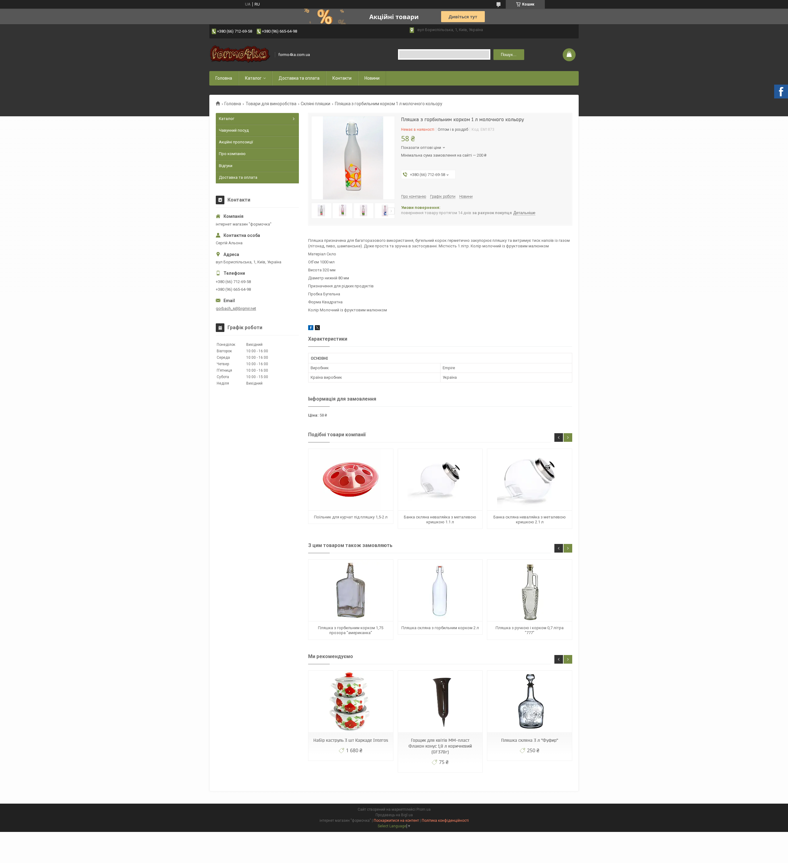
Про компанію (232, 153)
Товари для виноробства (271, 103)
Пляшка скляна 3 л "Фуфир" (529, 740)
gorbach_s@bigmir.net (236, 308)
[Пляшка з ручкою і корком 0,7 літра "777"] (529, 590)
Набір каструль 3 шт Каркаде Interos (350, 740)
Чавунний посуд (234, 130)
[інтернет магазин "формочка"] (240, 55)
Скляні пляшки (315, 103)
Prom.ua (423, 809)
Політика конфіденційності (445, 820)
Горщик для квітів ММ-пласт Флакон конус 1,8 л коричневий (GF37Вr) (440, 746)
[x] (317, 328)
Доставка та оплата (299, 78)
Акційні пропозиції (236, 142)
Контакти (342, 78)
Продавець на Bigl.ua (394, 815)
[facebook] (310, 328)
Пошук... (509, 54)
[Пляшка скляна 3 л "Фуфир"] (529, 702)
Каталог (253, 78)
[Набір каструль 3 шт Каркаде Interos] (350, 702)
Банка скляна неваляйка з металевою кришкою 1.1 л (440, 519)
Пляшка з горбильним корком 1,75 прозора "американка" (350, 630)
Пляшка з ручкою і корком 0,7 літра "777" (530, 630)
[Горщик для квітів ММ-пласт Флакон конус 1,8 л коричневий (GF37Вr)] (440, 702)
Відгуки (225, 165)
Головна (223, 78)
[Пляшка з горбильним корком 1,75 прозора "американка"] (350, 590)
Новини (372, 78)
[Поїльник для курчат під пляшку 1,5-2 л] (350, 480)
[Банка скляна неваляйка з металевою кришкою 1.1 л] (440, 480)
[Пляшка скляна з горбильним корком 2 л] (440, 590)
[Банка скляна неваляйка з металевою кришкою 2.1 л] (529, 480)
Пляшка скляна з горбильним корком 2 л (440, 627)
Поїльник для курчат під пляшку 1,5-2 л (351, 517)
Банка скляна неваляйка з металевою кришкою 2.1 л (529, 519)
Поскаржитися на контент (396, 820)
